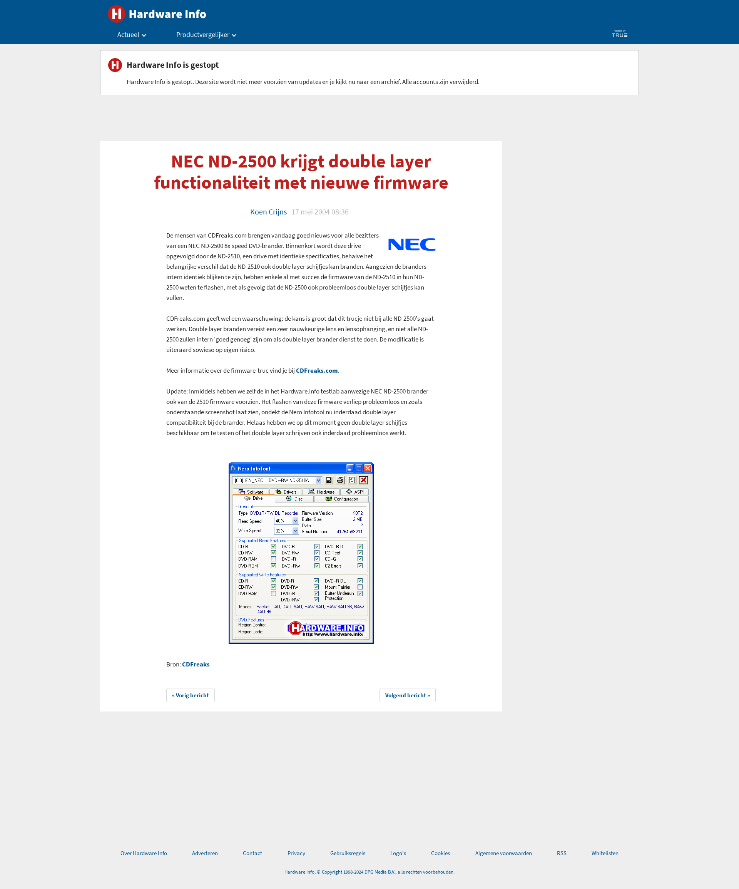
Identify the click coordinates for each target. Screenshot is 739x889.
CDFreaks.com (317, 370)
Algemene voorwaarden (503, 853)
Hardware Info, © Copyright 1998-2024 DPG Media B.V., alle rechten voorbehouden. (369, 872)
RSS (562, 853)
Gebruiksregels (347, 853)
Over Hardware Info (143, 853)
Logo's (398, 853)
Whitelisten (605, 853)
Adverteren (205, 853)
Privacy (296, 853)
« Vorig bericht (190, 695)
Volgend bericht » (407, 695)
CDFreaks (196, 664)
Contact (252, 853)
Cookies (440, 853)
